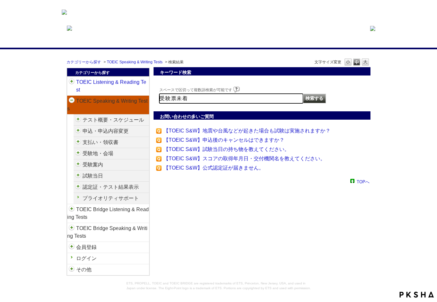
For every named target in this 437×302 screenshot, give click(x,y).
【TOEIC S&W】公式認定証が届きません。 (213, 168)
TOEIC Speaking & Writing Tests (135, 62)
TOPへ (363, 181)
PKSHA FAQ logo (417, 294)
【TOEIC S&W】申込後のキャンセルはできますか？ (223, 140)
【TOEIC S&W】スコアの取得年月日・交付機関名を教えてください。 (244, 158)
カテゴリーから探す (84, 62)
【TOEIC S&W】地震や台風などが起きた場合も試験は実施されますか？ (246, 130)
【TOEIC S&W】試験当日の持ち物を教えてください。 (226, 149)
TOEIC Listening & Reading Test (111, 85)
